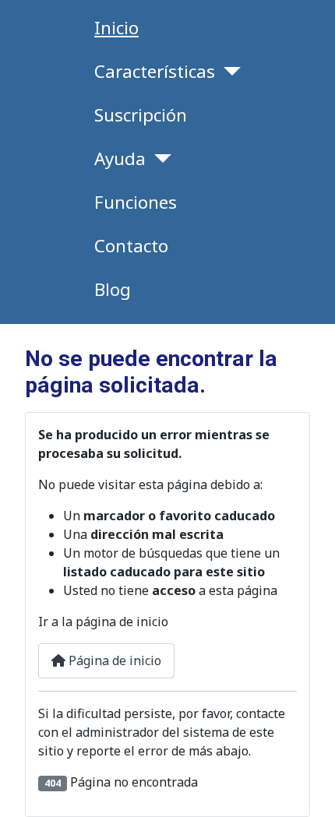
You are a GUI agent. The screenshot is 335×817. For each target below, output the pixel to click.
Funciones (135, 202)
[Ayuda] (158, 158)
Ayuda (120, 158)
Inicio (116, 28)
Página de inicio (113, 660)
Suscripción (140, 115)
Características (154, 71)
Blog (112, 289)
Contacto (131, 246)
